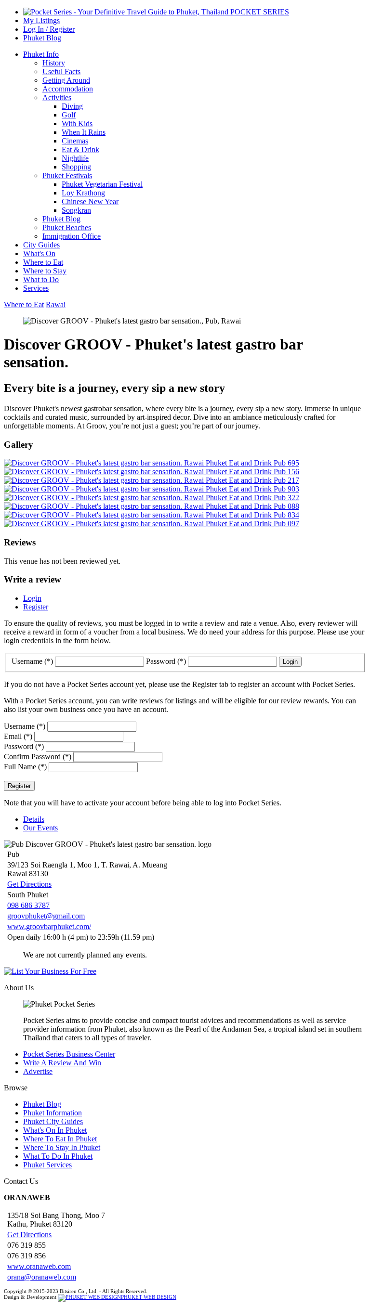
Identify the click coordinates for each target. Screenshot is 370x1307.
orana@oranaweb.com (41, 1277)
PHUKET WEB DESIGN (148, 1297)
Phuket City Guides (53, 1121)
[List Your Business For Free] (185, 971)
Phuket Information (52, 1113)
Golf (69, 115)
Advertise (38, 1071)
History (53, 63)
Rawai (56, 304)
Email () (18, 736)
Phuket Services (47, 1165)
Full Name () (25, 767)
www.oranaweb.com (39, 1266)
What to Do (41, 279)
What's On (39, 253)
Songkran (76, 210)
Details (33, 819)
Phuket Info (41, 54)
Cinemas (75, 141)
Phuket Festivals (67, 175)
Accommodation (67, 89)
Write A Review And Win (62, 1063)
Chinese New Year (90, 201)
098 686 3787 (28, 905)
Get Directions (29, 884)
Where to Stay (44, 271)
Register (35, 607)
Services (36, 288)
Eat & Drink (80, 149)
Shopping (76, 167)
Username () (33, 661)
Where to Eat (43, 262)
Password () (167, 661)
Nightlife (75, 158)
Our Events (40, 828)
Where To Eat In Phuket (60, 1139)
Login (32, 598)
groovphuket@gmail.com (46, 916)
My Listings (41, 20)
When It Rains (84, 132)
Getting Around (66, 80)
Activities (56, 97)
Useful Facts (61, 71)
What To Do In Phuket (57, 1156)
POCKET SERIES (258, 12)
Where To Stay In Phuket (61, 1147)
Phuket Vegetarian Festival (102, 184)
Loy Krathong (83, 193)
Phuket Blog (42, 38)
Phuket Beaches (66, 227)
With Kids (77, 123)
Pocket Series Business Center (69, 1054)
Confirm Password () (37, 756)
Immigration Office (71, 236)
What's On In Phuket (55, 1130)
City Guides (41, 245)
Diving (72, 106)
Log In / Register (49, 29)
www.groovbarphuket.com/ (49, 926)
